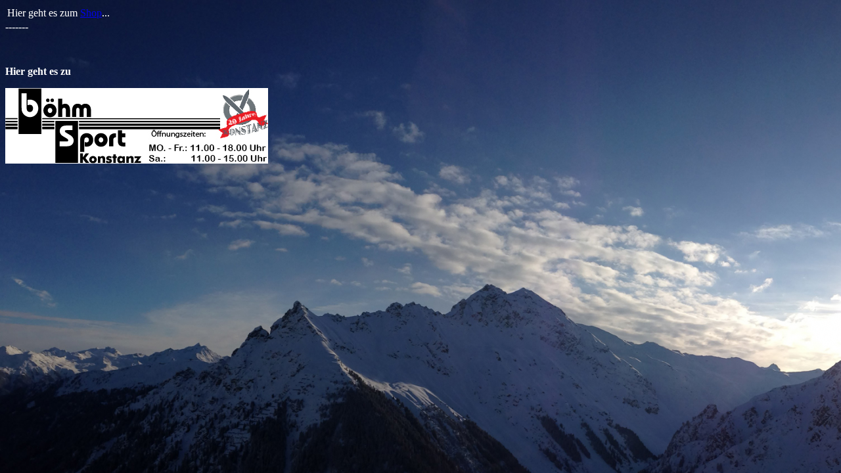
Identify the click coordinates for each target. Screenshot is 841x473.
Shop (91, 12)
